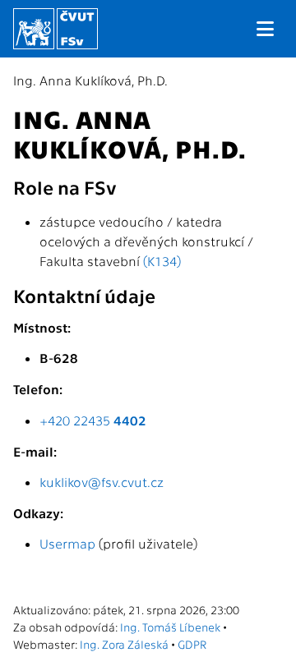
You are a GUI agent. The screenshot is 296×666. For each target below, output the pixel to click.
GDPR (192, 643)
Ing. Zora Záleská (124, 643)
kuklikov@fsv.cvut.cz (101, 481)
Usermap (67, 543)
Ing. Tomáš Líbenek (170, 626)
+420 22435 (92, 420)
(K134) (162, 261)
